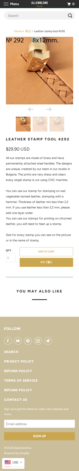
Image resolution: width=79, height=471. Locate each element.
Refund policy (18, 371)
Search (11, 352)
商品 (28, 31)
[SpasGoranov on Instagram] (39, 341)
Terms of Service (21, 380)
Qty (8, 250)
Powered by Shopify (16, 453)
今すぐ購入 (46, 262)
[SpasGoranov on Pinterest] (28, 341)
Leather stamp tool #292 (38, 139)
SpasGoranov (22, 448)
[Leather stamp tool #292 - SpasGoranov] (39, 70)
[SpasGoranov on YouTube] (18, 341)
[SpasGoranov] (39, 4)
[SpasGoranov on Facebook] (8, 341)
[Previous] (30, 108)
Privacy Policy (19, 361)
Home (18, 31)
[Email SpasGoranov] (48, 341)
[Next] (48, 108)
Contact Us (15, 400)
